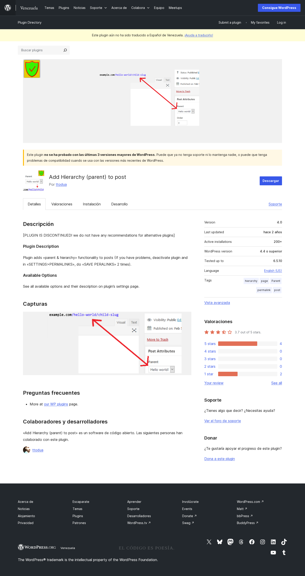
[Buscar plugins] (65, 50)
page (264, 281)
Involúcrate (190, 502)
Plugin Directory (30, 22)
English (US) (273, 271)
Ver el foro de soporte (222, 421)
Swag (188, 523)
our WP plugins (56, 404)
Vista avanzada (217, 302)
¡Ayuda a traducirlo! (198, 35)
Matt (242, 509)
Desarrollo (119, 204)
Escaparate (81, 502)
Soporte (275, 204)
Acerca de (25, 502)
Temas (77, 509)
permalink (264, 290)
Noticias (24, 509)
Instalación (92, 204)
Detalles (34, 204)
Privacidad (25, 523)
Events (187, 509)
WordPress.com (250, 502)
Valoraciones (61, 204)
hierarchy (251, 281)
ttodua (61, 184)
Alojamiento (26, 516)
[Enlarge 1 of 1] (185, 318)
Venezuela (68, 548)
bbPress (245, 516)
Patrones (79, 523)
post (277, 290)
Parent (276, 281)
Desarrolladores (139, 516)
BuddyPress (248, 523)
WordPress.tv (139, 523)
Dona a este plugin (219, 458)
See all (276, 383)
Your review (214, 383)
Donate (189, 516)
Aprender (134, 502)
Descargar (271, 181)
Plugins (78, 516)
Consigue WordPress (279, 8)
